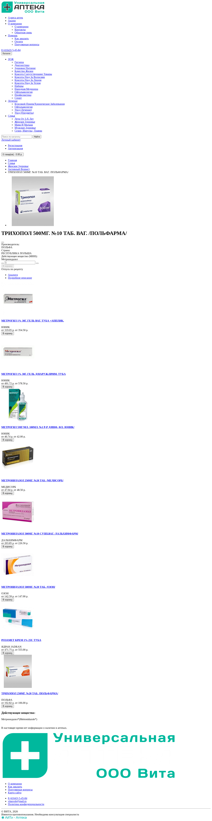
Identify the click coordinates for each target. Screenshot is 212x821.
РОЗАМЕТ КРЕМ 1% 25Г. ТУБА (21, 640)
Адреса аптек (15, 17)
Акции (12, 20)
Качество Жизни (24, 71)
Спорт (18, 98)
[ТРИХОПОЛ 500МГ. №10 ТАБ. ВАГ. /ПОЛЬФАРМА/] (33, 225)
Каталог (7, 53)
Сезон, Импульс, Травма (28, 130)
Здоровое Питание (25, 68)
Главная (12, 160)
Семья (11, 115)
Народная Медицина (26, 89)
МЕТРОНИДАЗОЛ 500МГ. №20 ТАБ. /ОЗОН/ (28, 587)
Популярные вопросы (27, 44)
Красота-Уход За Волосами (30, 77)
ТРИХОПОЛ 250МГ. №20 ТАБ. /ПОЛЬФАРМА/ (29, 693)
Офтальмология (23, 92)
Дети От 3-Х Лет (24, 118)
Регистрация (15, 145)
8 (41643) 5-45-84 (11, 50)
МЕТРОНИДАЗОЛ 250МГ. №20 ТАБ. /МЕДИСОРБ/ (32, 480)
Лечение (13, 101)
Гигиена (19, 62)
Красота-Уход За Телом (28, 83)
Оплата (19, 41)
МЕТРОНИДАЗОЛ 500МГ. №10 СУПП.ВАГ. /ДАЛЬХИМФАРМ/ (39, 533)
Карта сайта (14, 792)
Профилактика (23, 95)
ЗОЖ (11, 59)
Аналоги (13, 274)
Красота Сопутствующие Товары (33, 74)
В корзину (8, 266)
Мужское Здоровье (25, 127)
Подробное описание (20, 277)
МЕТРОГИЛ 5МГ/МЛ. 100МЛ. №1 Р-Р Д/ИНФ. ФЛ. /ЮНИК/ (37, 427)
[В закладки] (2, 242)
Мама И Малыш (24, 124)
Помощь (12, 35)
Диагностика (22, 65)
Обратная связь (23, 32)
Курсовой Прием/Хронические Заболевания (40, 104)
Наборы (19, 86)
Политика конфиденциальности (26, 804)
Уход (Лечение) (23, 109)
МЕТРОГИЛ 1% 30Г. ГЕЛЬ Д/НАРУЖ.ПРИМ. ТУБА (33, 374)
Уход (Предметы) (24, 112)
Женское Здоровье (25, 121)
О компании (15, 23)
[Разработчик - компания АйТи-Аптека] (14, 818)
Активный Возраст (19, 169)
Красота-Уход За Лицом (28, 80)
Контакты (20, 29)
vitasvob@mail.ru (17, 801)
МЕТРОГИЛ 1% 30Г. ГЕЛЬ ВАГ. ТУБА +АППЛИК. (32, 320)
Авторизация (15, 148)
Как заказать (22, 38)
